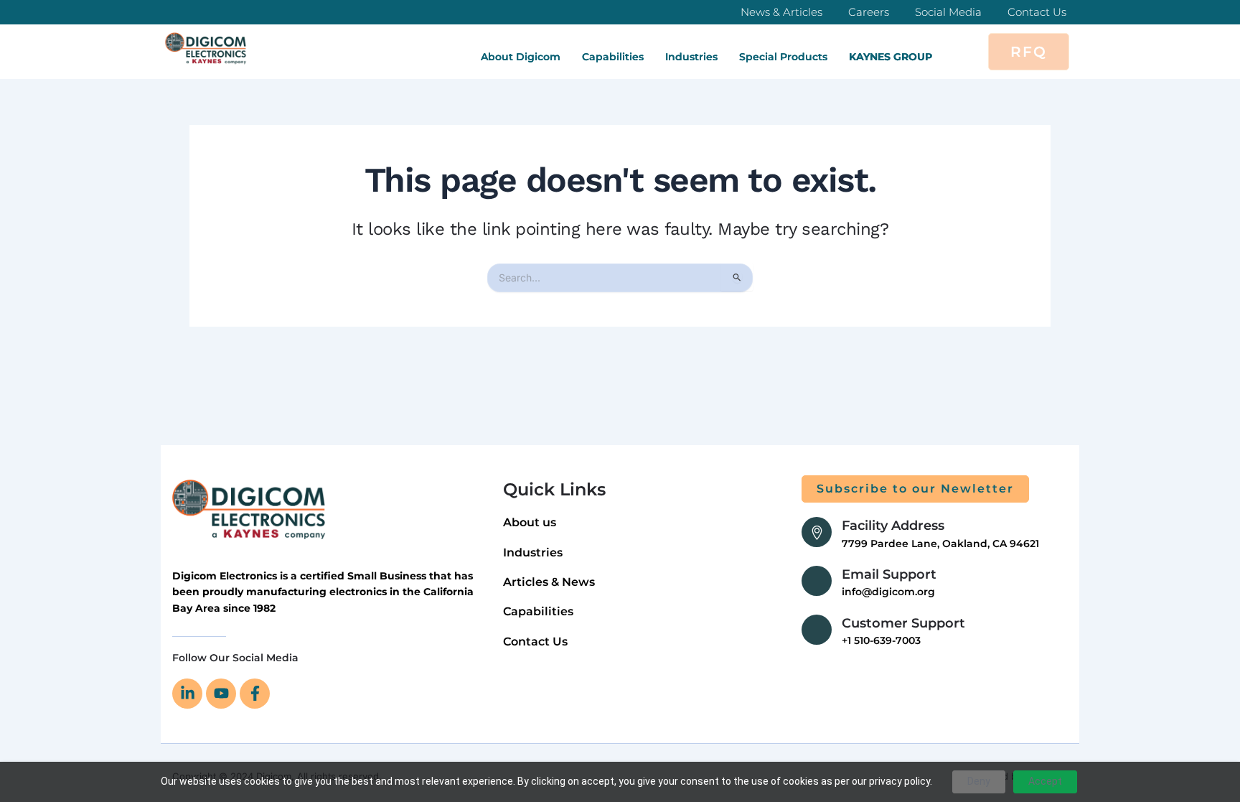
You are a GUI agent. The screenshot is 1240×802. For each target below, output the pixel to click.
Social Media (948, 12)
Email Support (889, 574)
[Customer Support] (817, 630)
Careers (868, 12)
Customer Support (903, 623)
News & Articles (781, 12)
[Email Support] (817, 581)
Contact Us (1037, 12)
